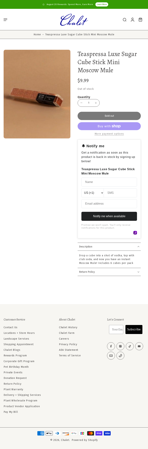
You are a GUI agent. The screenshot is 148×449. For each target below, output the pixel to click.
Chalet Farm (67, 333)
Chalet (65, 440)
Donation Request (15, 378)
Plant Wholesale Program (20, 400)
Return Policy (12, 383)
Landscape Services (16, 338)
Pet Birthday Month (16, 366)
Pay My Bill (11, 411)
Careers (64, 338)
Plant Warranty (13, 389)
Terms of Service (70, 355)
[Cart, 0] (140, 19)
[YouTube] (139, 346)
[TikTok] (130, 346)
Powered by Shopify (85, 440)
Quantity (84, 97)
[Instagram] (120, 346)
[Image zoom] (37, 94)
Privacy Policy (68, 344)
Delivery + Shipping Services (22, 395)
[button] (5, 19)
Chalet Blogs (12, 349)
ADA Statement (68, 349)
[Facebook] (111, 346)
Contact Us (11, 327)
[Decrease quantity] (81, 102)
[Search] (125, 19)
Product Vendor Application (22, 406)
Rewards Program (15, 355)
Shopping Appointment (19, 344)
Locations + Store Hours (19, 333)
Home (37, 34)
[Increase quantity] (95, 103)
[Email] (111, 356)
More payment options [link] (109, 134)
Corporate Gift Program (19, 361)
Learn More (100, 4)
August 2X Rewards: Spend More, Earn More (68, 4)
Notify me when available (109, 216)
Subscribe (134, 329)
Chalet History (68, 327)
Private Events (13, 372)
